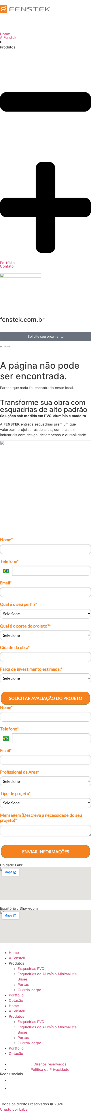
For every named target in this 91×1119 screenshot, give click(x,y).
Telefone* (9, 561)
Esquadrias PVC (31, 968)
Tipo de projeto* (15, 793)
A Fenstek (17, 958)
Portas (23, 984)
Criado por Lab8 (14, 1109)
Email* (5, 582)
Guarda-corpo (29, 990)
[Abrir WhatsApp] (80, 1108)
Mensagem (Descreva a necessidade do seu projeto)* (41, 818)
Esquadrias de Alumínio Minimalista (47, 974)
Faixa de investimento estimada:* (31, 669)
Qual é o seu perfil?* (18, 604)
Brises (23, 979)
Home (14, 952)
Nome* (6, 539)
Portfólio (16, 995)
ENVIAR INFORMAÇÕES (45, 851)
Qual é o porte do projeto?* (25, 625)
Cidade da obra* (15, 647)
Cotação (16, 1000)
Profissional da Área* (19, 771)
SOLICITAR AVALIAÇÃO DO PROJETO (45, 698)
